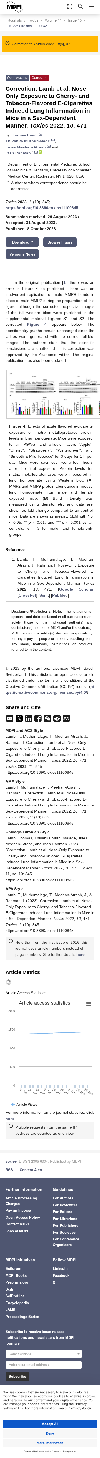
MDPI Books (16, 1275)
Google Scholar (76, 589)
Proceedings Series (22, 1316)
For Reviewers (65, 1204)
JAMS (11, 1309)
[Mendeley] (66, 720)
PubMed (60, 595)
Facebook (61, 1275)
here (80, 954)
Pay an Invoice (18, 1210)
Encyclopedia (17, 1302)
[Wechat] (48, 720)
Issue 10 (75, 20)
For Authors (63, 1197)
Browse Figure (60, 242)
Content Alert (31, 1169)
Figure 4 (37, 324)
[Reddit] (57, 720)
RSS (9, 1169)
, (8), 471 (53, 43)
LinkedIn (60, 1268)
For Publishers (65, 1225)
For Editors (62, 1211)
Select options (20, 1353)
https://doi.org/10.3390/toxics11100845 (42, 208)
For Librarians (65, 1218)
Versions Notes (22, 254)
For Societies (64, 1232)
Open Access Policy (23, 1217)
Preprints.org (17, 1282)
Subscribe (17, 1376)
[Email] (10, 720)
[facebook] (38, 720)
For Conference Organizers (66, 1241)
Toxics (33, 20)
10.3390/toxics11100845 (28, 25)
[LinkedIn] (29, 720)
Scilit (44, 595)
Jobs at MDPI (17, 1230)
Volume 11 (53, 20)
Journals (15, 20)
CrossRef (27, 595)
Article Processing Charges (21, 1200)
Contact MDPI (17, 1223)
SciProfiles (15, 1295)
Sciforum (13, 1268)
